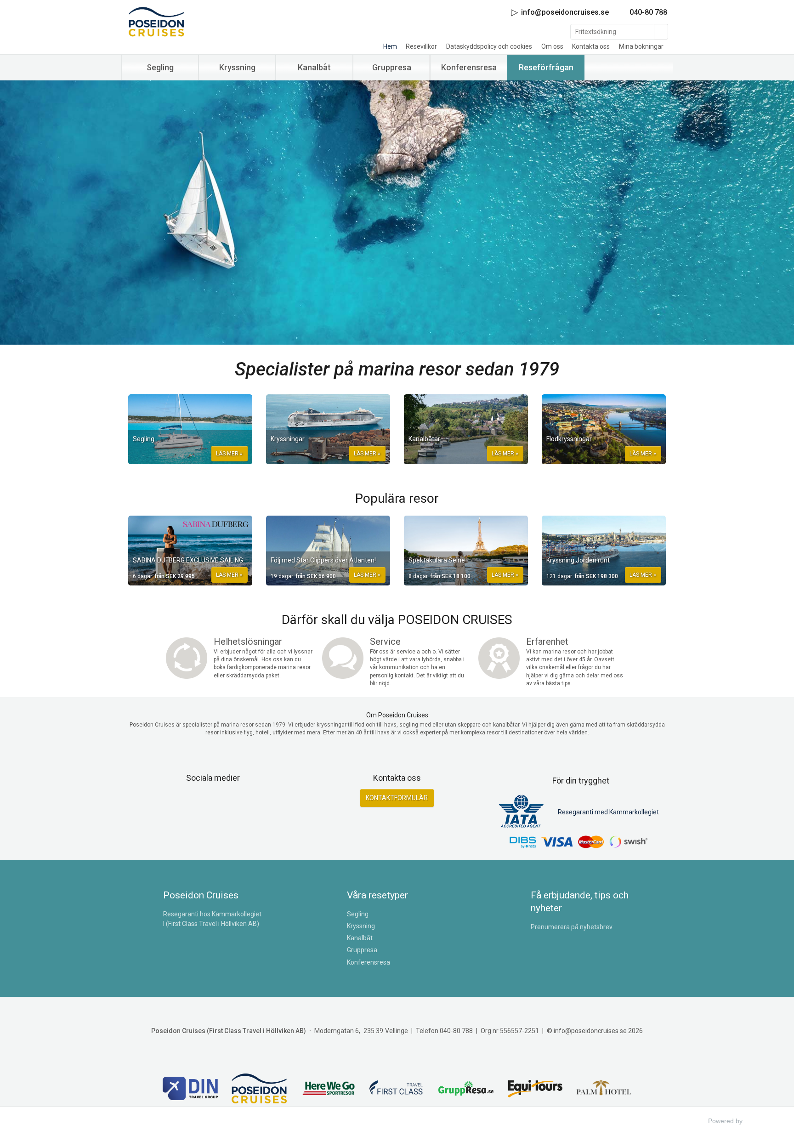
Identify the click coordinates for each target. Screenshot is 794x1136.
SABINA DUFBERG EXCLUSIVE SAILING (188, 560)
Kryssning (361, 926)
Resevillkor (421, 46)
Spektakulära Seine (436, 560)
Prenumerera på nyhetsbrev (572, 927)
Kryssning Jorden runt (578, 560)
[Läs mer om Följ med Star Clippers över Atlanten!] (328, 550)
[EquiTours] (534, 1089)
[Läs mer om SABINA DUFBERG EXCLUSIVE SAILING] (190, 550)
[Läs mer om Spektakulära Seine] (466, 550)
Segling (143, 439)
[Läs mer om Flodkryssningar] (604, 429)
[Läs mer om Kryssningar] (328, 429)
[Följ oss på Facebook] (203, 801)
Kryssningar (288, 439)
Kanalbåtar (424, 439)
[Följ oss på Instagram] (223, 801)
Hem (390, 46)
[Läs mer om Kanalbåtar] (466, 429)
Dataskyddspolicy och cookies (489, 46)
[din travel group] (190, 1089)
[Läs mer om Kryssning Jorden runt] (604, 550)
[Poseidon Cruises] (204, 22)
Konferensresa (368, 962)
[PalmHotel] (603, 1089)
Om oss (552, 46)
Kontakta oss (591, 46)
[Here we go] (328, 1090)
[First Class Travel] (397, 1089)
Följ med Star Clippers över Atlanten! (323, 560)
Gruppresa (362, 950)
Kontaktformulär (397, 797)
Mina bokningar (641, 46)
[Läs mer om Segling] (190, 429)
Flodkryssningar (569, 439)
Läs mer (227, 453)
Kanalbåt (360, 938)
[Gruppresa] (465, 1089)
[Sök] (661, 32)
